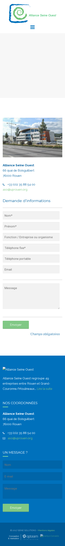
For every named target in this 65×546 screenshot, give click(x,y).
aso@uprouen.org (15, 189)
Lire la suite (44, 388)
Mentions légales (46, 530)
